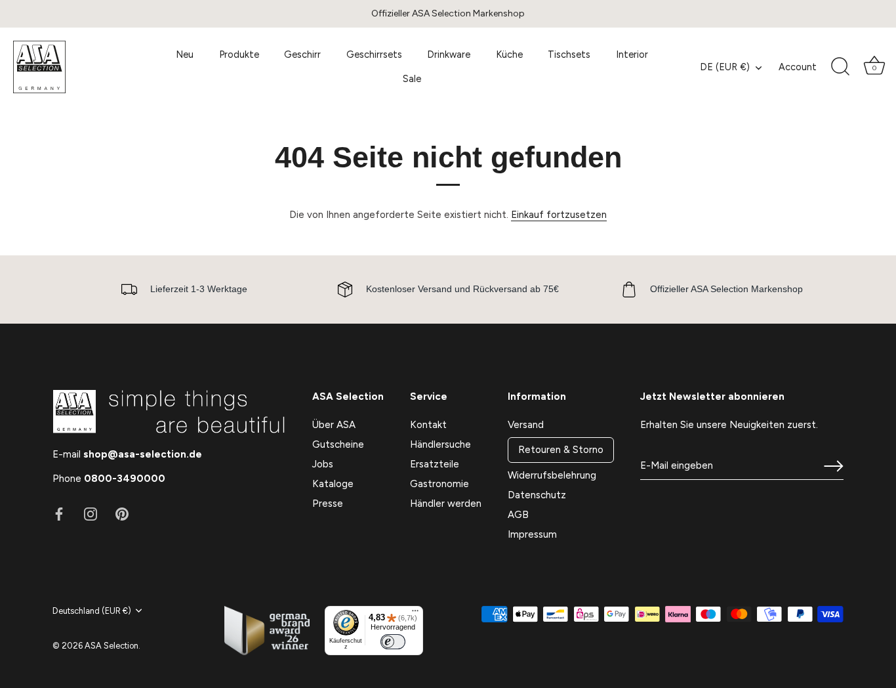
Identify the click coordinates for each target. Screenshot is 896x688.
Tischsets (569, 54)
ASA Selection (111, 646)
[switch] (392, 641)
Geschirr (302, 54)
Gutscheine (338, 444)
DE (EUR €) (725, 67)
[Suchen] (840, 67)
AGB (518, 515)
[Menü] (415, 614)
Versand (526, 425)
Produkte (239, 54)
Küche (509, 54)
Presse (327, 503)
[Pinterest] (122, 513)
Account (798, 67)
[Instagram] (90, 513)
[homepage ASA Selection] (75, 67)
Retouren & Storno (560, 450)
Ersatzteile (434, 464)
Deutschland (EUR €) (91, 611)
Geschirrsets (374, 54)
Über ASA (334, 425)
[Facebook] (59, 513)
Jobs (322, 464)
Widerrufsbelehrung (552, 475)
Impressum (532, 534)
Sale (412, 79)
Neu (184, 54)
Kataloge (333, 484)
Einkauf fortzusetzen (559, 215)
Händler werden (445, 503)
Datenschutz (537, 495)
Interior (632, 54)
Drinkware (448, 54)
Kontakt (428, 425)
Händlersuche (440, 444)
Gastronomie (439, 484)
